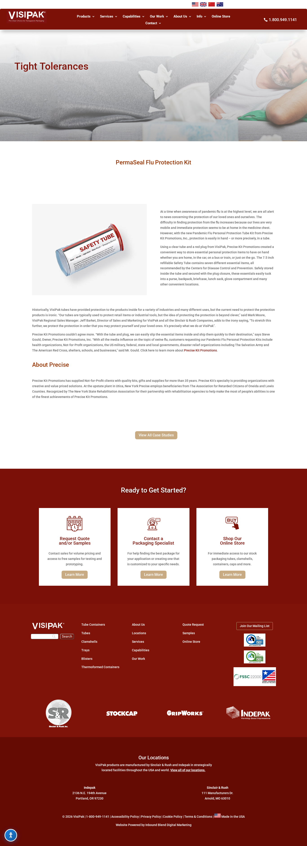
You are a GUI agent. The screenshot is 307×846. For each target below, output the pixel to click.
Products (84, 16)
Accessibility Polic (124, 816)
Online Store (221, 16)
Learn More (74, 574)
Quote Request (193, 624)
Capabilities (131, 16)
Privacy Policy (151, 816)
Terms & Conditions (198, 816)
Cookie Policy (172, 816)
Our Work (157, 16)
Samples (188, 633)
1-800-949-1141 (97, 816)
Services (106, 16)
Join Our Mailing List (254, 626)
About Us (180, 16)
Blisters (86, 658)
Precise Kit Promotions (200, 350)
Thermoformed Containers (100, 667)
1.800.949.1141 (283, 19)
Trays (85, 650)
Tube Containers (93, 624)
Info (199, 16)
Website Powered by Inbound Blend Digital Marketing (153, 825)
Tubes (85, 633)
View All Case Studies (156, 435)
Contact (151, 23)
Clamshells (89, 641)
